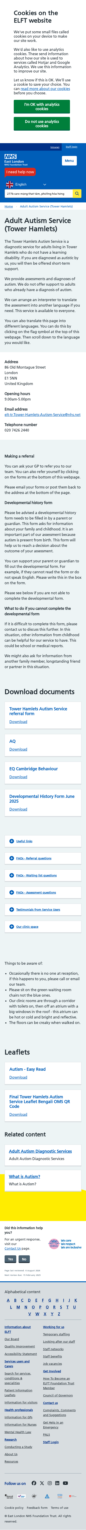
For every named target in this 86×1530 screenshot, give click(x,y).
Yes (10, 1259)
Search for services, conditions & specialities (18, 1378)
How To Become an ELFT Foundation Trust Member (58, 1383)
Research (11, 1439)
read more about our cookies (45, 88)
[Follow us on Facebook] (34, 1483)
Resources (11, 1461)
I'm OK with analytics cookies (41, 106)
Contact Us (13, 1248)
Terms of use (59, 1507)
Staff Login (51, 1442)
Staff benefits (52, 1356)
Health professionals (19, 1410)
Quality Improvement (20, 1346)
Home (9, 206)
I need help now (20, 172)
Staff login (71, 146)
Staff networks (53, 1349)
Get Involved (52, 1371)
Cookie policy (14, 1507)
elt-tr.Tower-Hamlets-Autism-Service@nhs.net (42, 414)
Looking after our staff (59, 1341)
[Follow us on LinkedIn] (57, 1483)
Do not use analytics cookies (42, 123)
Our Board (12, 1339)
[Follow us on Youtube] (65, 1483)
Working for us (53, 1327)
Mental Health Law (18, 1432)
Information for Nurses (20, 1424)
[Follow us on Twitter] (42, 1483)
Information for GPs (18, 1417)
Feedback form (37, 1507)
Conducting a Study (18, 1447)
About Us (11, 1454)
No (24, 1259)
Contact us (50, 1403)
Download (18, 721)
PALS (46, 1434)
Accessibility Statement (21, 1354)
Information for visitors (21, 1402)
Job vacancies (52, 1363)
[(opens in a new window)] (50, 1483)
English (20, 184)
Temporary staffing (56, 1334)
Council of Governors (58, 1395)
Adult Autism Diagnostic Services (40, 1151)
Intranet (54, 147)
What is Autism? (24, 1176)
